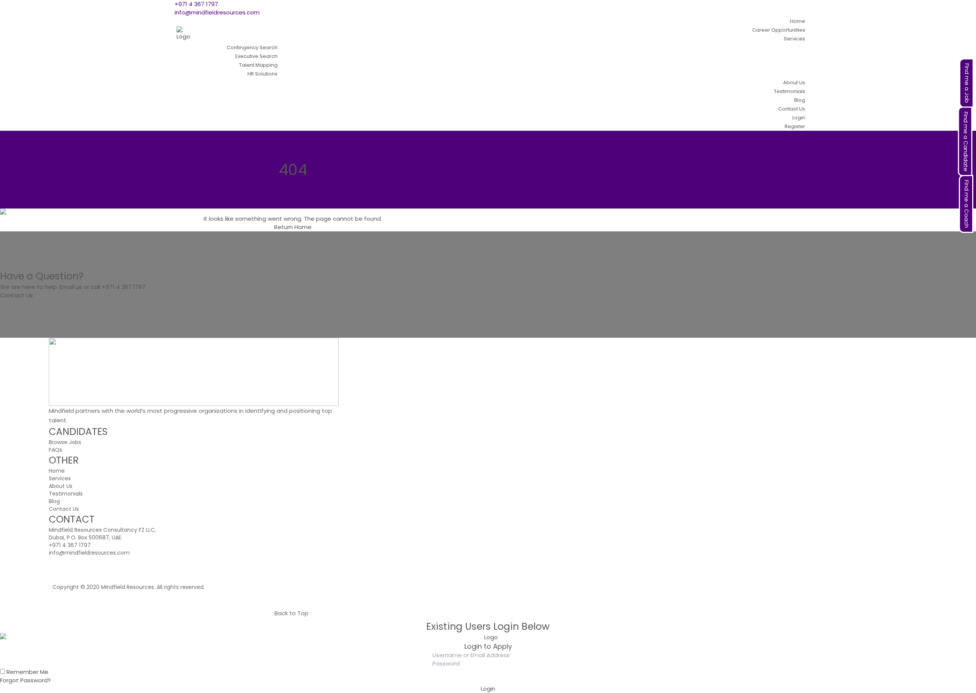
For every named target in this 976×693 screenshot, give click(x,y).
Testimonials (66, 493)
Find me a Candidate (966, 142)
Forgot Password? (25, 680)
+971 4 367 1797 (196, 4)
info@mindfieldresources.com (217, 12)
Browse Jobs (65, 442)
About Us (60, 486)
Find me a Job (967, 83)
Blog (54, 501)
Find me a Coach (967, 204)
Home (302, 227)
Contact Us (16, 295)
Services (60, 478)
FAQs (55, 450)
